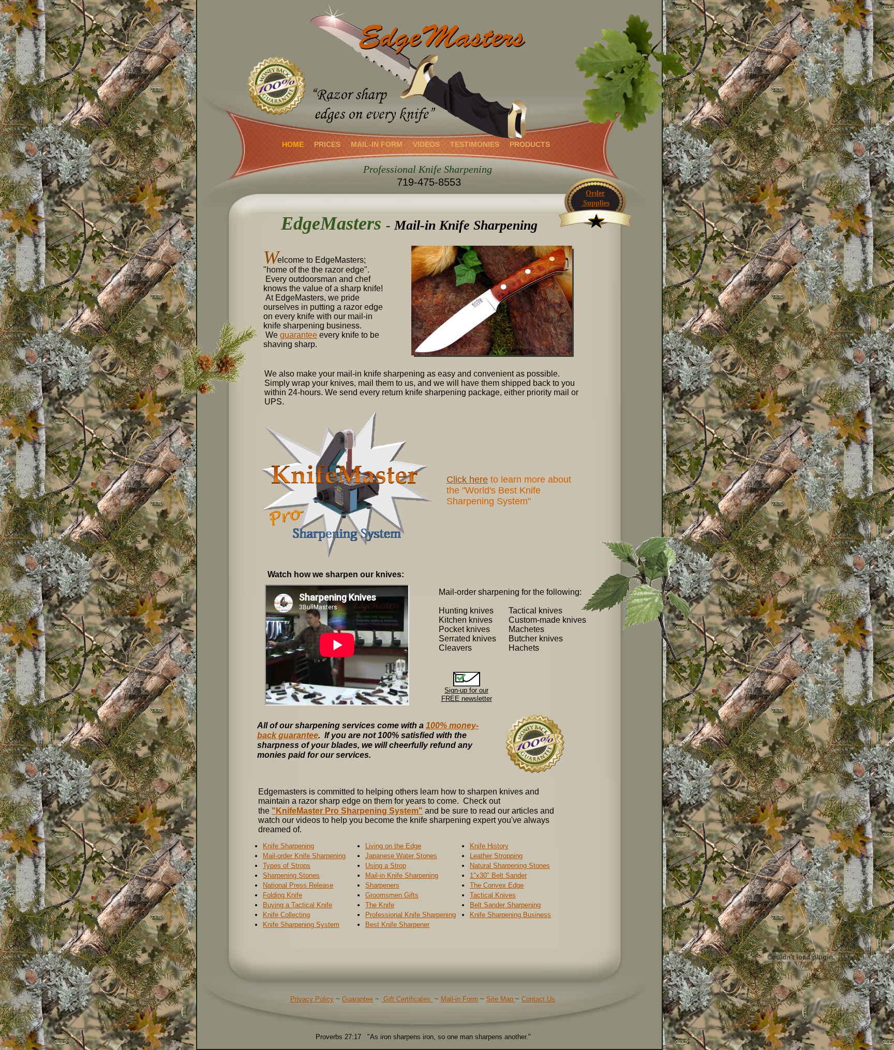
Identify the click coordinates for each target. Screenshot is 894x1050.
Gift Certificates (407, 999)
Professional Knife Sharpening (410, 915)
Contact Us (538, 999)
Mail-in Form (459, 999)
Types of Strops (286, 865)
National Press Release (298, 885)
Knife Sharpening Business (510, 915)
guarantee (298, 335)
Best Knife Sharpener (397, 924)
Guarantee (357, 999)
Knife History (489, 846)
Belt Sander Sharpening (505, 905)
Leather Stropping (496, 856)
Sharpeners (382, 885)
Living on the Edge (393, 846)
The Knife (379, 905)
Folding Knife (282, 895)
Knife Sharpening (288, 846)
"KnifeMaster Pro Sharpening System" (347, 810)
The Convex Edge (497, 885)
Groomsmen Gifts (392, 895)
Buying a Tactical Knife (297, 905)
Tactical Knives (493, 895)
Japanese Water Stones (401, 856)
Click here (467, 479)
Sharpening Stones (291, 875)
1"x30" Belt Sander (498, 875)
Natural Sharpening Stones (510, 865)
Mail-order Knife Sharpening (304, 856)
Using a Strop (385, 865)
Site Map (500, 999)
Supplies (595, 203)
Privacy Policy (312, 999)
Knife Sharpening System (301, 924)
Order (595, 193)
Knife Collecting (286, 915)
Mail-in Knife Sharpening (401, 875)
